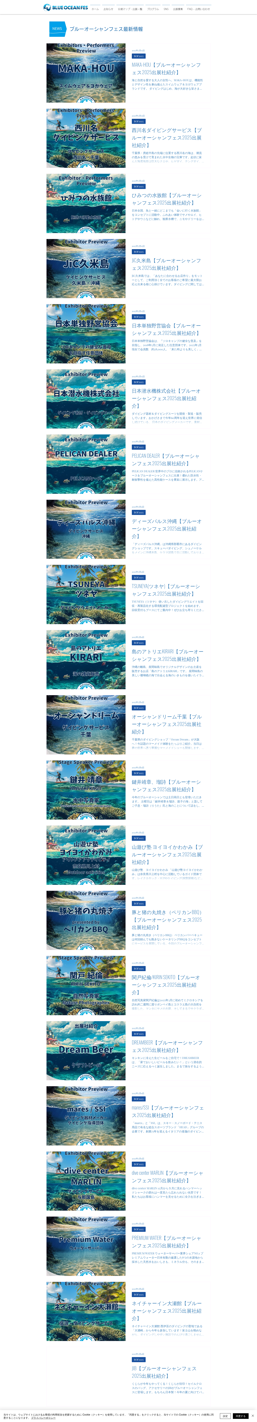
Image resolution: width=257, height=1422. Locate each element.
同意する (241, 1416)
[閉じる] (253, 1416)
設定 (225, 1416)
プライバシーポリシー (43, 1417)
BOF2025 (139, 56)
